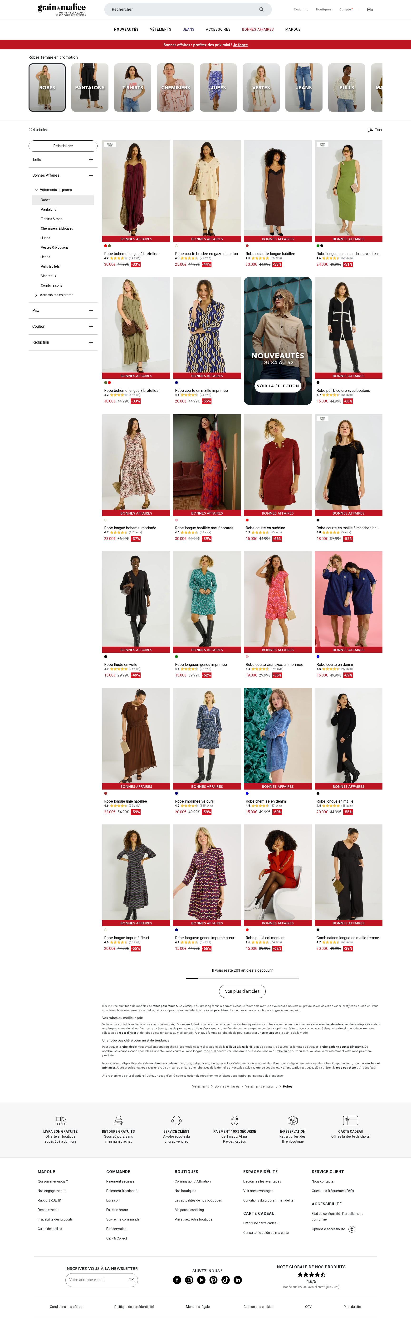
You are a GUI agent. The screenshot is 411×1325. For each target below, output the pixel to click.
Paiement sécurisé (120, 1181)
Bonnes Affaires (45, 175)
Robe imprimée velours (194, 801)
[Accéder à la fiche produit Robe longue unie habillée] (136, 738)
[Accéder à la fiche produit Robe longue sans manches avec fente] (349, 191)
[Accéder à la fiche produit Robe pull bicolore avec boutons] (349, 328)
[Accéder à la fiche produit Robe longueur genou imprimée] (207, 602)
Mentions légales (198, 1307)
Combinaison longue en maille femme (348, 938)
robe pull (210, 1051)
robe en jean (168, 1067)
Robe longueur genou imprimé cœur (204, 938)
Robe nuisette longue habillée (270, 253)
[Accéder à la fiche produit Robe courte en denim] (349, 602)
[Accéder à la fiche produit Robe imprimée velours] (207, 738)
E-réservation (116, 1229)
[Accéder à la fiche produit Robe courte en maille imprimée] (207, 328)
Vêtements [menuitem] (160, 29)
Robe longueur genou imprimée (201, 664)
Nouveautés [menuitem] (126, 29)
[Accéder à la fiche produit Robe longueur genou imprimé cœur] (207, 875)
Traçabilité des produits (55, 1219)
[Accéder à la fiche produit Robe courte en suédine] (278, 465)
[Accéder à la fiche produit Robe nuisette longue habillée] (278, 191)
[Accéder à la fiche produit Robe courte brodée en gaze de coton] (207, 191)
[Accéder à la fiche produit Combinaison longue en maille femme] (349, 875)
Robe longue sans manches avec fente (349, 253)
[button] (164, 146)
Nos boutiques (185, 1191)
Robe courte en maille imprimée (201, 390)
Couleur (38, 326)
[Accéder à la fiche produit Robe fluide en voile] (136, 602)
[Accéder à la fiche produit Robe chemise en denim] (278, 738)
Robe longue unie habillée (125, 801)
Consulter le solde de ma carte (266, 1233)
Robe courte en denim (335, 664)
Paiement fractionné (121, 1191)
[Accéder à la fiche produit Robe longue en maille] (349, 738)
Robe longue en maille (335, 801)
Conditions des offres (66, 1307)
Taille (36, 159)
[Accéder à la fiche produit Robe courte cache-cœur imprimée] (278, 602)
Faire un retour (117, 1210)
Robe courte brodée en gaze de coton (206, 253)
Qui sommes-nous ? (53, 1181)
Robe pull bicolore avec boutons (343, 390)
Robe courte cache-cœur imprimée (274, 664)
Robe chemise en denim (266, 801)
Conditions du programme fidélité (268, 1200)
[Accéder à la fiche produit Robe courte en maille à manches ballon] (349, 465)
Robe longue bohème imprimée (130, 528)
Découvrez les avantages (262, 1181)
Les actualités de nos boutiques (198, 1200)
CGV (308, 1307)
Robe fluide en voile (120, 664)
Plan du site (352, 1307)
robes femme (209, 1075)
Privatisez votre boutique (193, 1219)
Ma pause (189, 1210)
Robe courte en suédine (265, 528)
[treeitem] (56, 190)
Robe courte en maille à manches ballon (349, 528)
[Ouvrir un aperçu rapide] (164, 146)
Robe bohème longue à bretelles (131, 253)
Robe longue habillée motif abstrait (204, 528)
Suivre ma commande (123, 1219)
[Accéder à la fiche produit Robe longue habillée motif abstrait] (207, 465)
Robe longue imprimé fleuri (126, 938)
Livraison (113, 1200)
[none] (63, 190)
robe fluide (284, 1051)
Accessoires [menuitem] (218, 29)
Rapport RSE (47, 1200)
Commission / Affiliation (193, 1181)
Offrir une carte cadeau (261, 1223)
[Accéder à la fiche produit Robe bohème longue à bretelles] (136, 191)
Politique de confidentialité (134, 1307)
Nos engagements (51, 1191)
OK (131, 1280)
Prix (35, 310)
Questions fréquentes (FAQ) (333, 1191)
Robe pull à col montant (265, 938)
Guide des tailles (50, 1229)
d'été (155, 1032)
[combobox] (188, 9)
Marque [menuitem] (293, 29)
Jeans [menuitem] (189, 29)
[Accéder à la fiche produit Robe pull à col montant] (278, 875)
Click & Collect (116, 1238)
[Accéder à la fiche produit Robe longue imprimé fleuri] (136, 875)
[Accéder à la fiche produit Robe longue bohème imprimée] (136, 465)
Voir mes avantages (258, 1191)
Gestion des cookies (258, 1307)
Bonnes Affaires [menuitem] (258, 29)
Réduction (40, 342)
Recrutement (48, 1210)
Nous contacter (323, 1181)
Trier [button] (378, 130)
